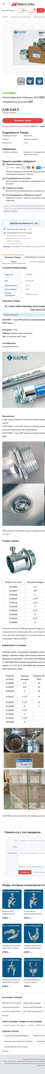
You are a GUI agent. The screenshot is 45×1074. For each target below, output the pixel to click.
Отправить (24, 872)
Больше (5, 1051)
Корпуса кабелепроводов (32, 1007)
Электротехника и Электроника (20, 17)
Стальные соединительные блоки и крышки (18, 1011)
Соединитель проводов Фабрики (16, 1035)
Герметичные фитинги (10, 1007)
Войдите (6, 246)
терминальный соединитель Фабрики (18, 1041)
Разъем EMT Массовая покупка (16, 1047)
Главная (5, 17)
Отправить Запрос (22, 120)
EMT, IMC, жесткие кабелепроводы (15, 1003)
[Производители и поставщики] (22, 4)
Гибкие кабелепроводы (32, 1003)
